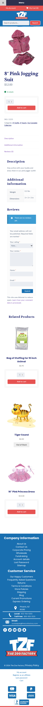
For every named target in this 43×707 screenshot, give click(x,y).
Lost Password (21, 562)
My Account (11, 8)
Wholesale (21, 553)
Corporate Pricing (21, 550)
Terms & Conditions (21, 586)
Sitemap (21, 565)
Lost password (21, 678)
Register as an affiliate (21, 675)
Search (35, 23)
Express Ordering (21, 601)
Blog (21, 595)
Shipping (21, 592)
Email (13, 280)
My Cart (33, 8)
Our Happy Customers (21, 576)
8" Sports (23, 123)
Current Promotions (21, 598)
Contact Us (21, 546)
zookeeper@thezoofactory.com (25, 623)
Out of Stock (21, 445)
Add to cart (21, 108)
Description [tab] (9, 138)
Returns (21, 582)
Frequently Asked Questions (21, 579)
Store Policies (21, 589)
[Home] (21, 19)
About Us (21, 543)
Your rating (15, 242)
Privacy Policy (32, 665)
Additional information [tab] (13, 145)
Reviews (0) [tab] (8, 152)
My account (21, 672)
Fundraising (21, 556)
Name (13, 270)
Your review (15, 251)
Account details (22, 559)
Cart (21, 681)
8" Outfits (16, 123)
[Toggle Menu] (3, 3)
